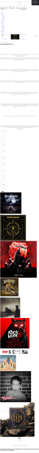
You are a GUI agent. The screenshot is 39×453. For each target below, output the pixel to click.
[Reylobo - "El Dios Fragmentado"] (8, 370)
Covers (4, 17)
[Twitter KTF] (17, 40)
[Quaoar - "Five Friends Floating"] (10, 317)
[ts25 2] (4, 137)
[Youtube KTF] (20, 40)
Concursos (2, 30)
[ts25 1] (4, 130)
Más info (19, 4)
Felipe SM (19, 445)
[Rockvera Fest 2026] (14, 354)
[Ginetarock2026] (2, 214)
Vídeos (3, 16)
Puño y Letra (2, 26)
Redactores (4, 32)
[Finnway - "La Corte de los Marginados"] (9, 296)
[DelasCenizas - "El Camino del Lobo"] (10, 213)
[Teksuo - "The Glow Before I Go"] (17, 436)
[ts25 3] (4, 144)
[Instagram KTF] (18, 40)
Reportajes (4, 27)
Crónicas (2, 19)
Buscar (1, 33)
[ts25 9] (4, 184)
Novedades (4, 18)
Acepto (19, 3)
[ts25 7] (4, 171)
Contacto (2, 31)
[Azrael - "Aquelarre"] (18, 277)
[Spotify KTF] (21, 40)
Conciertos (4, 15)
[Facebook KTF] (19, 40)
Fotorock (3, 25)
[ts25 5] (4, 157)
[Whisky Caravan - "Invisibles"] (13, 240)
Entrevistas (2, 23)
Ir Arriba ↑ (26, 445)
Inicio (1, 12)
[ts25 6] (4, 164)
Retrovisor (4, 29)
